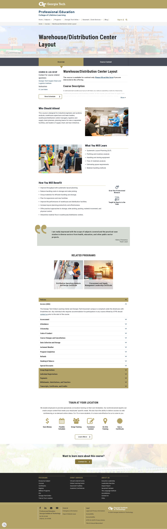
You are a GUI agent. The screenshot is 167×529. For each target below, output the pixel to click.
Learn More (82, 437)
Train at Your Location (46, 498)
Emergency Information (70, 511)
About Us (106, 478)
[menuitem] (41, 20)
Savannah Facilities (76, 486)
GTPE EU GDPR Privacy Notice (95, 520)
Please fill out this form (104, 77)
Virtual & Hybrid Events (77, 481)
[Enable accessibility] (4, 524)
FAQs (103, 498)
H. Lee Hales (43, 89)
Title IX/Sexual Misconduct (94, 523)
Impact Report (106, 486)
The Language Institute (109, 491)
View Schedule (49, 96)
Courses (47, 24)
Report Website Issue (69, 514)
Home (40, 24)
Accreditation (106, 493)
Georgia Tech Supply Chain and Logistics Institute (50, 82)
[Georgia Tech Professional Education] (83, 4)
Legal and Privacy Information (95, 511)
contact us (44, 314)
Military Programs (44, 491)
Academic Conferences (77, 488)
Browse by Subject (44, 481)
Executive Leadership (108, 481)
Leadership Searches (108, 483)
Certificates (42, 486)
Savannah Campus (107, 488)
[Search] (127, 20)
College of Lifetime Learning (52, 15)
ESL (40, 493)
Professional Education (57, 12)
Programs (43, 478)
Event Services (76, 478)
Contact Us (82, 462)
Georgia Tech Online (45, 495)
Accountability (90, 517)
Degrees (41, 488)
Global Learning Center (77, 483)
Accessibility (90, 514)
